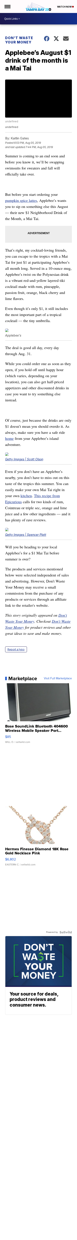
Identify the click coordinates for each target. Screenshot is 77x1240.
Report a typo (16, 649)
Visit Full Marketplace (58, 678)
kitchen (26, 495)
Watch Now (64, 6)
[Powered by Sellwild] (65, 932)
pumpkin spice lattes (21, 200)
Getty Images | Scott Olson (24, 459)
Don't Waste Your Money (19, 40)
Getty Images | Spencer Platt (25, 534)
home (9, 438)
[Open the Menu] (7, 6)
